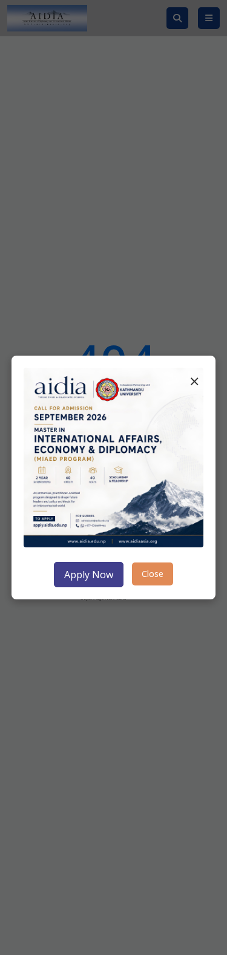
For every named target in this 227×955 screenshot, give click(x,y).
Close (152, 573)
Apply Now (88, 574)
